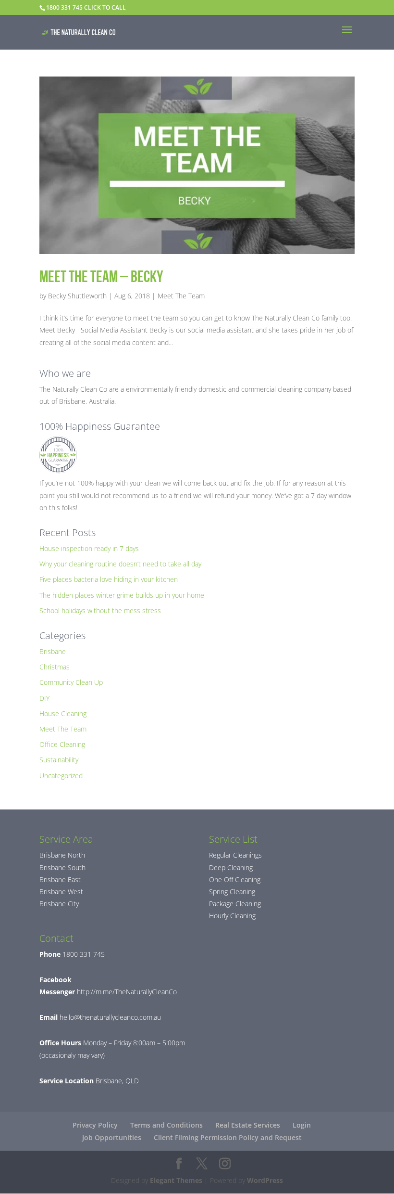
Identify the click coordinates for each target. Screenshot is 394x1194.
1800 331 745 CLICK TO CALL (86, 7)
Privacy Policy (95, 1125)
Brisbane (52, 651)
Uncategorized (61, 775)
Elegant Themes (176, 1180)
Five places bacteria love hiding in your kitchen (108, 579)
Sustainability (58, 759)
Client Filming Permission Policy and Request (228, 1137)
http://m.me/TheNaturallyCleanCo (126, 991)
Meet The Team (181, 295)
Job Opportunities (111, 1137)
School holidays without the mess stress (100, 610)
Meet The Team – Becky (101, 276)
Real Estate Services (247, 1125)
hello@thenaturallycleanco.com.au (110, 1017)
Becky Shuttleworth (77, 295)
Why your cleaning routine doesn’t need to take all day (120, 563)
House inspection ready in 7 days (89, 548)
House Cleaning (62, 713)
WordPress (265, 1180)
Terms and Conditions (166, 1125)
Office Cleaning (62, 744)
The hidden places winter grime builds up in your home (121, 595)
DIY (44, 698)
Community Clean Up (71, 682)
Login (302, 1125)
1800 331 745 (83, 954)
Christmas (54, 666)
